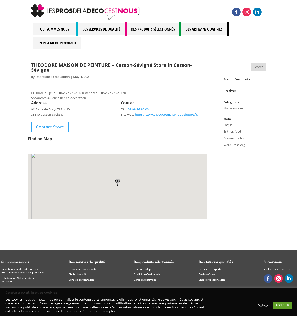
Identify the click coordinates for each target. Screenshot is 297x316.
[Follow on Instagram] (246, 12)
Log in (228, 125)
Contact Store (50, 127)
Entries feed (232, 131)
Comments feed (235, 138)
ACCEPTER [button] (282, 305)
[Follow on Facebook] (236, 12)
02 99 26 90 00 (138, 109)
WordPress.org (234, 145)
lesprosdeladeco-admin (52, 77)
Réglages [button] (263, 305)
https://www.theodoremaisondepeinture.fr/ (166, 114)
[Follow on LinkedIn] (257, 12)
